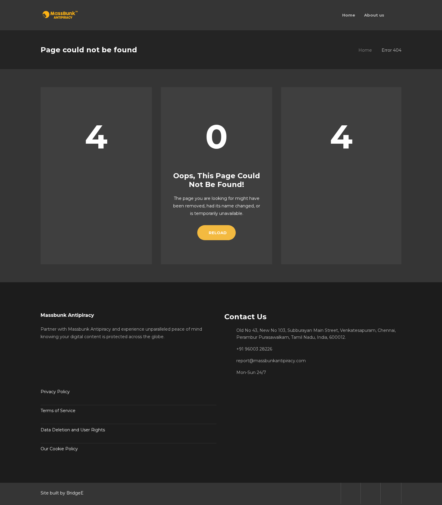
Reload (218, 232)
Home (365, 50)
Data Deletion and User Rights (73, 430)
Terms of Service (58, 410)
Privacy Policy (55, 391)
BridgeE (75, 493)
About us (374, 15)
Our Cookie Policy (59, 448)
